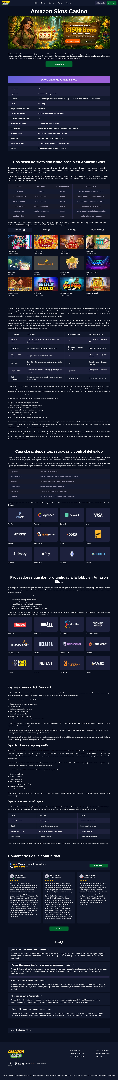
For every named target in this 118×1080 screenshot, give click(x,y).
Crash (70, 230)
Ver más (59, 928)
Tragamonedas (96, 230)
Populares (18, 230)
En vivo (44, 230)
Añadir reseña (98, 865)
